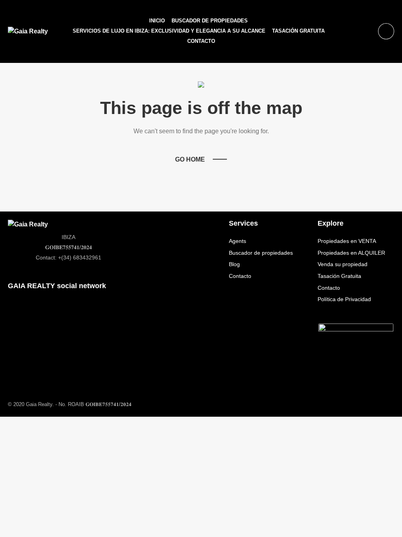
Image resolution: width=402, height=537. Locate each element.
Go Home (190, 159)
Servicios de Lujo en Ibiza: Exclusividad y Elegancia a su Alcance (169, 31)
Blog (234, 264)
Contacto (201, 41)
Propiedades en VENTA (347, 241)
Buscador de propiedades (210, 21)
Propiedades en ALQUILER (351, 253)
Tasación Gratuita (298, 31)
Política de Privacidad (344, 299)
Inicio (157, 21)
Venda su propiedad (342, 264)
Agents (237, 241)
